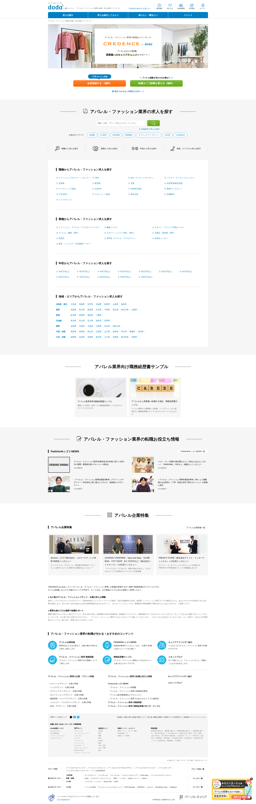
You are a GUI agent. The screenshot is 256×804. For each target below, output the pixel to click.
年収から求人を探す (148, 148)
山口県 (107, 331)
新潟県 (73, 321)
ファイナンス (78, 740)
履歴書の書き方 (170, 731)
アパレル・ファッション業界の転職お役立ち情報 (130, 676)
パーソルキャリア (164, 768)
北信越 (59, 321)
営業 (132, 183)
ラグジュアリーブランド (148, 135)
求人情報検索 (54, 733)
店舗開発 (170, 194)
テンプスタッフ (90, 775)
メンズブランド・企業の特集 (62, 687)
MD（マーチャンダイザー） (142, 178)
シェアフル (89, 782)
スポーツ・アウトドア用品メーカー (170, 227)
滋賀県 (73, 326)
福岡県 (73, 337)
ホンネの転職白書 (159, 740)
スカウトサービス (56, 738)
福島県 (124, 304)
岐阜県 (73, 315)
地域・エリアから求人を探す (189, 148)
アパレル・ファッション (82, 752)
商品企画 (134, 194)
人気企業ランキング (183, 735)
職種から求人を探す (70, 148)
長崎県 (90, 337)
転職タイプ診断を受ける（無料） (156, 83)
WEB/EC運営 (136, 189)
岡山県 (90, 331)
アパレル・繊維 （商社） (69, 233)
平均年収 (195, 735)
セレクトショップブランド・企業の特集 (67, 695)
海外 (99, 750)
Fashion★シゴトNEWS (118, 684)
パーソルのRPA (90, 787)
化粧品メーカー (161, 238)
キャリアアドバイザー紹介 (180, 676)
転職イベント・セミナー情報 (127, 731)
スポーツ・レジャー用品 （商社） (121, 233)
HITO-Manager (129, 787)
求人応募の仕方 (172, 733)
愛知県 (90, 315)
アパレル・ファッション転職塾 (123, 687)
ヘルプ (203, 717)
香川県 (124, 331)
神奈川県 (125, 310)
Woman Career (79, 750)
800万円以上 (105, 277)
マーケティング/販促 (67, 189)
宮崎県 (115, 337)
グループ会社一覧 (197, 769)
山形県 (115, 304)
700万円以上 (84, 277)
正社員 (167, 135)
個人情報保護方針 (63, 800)
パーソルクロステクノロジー (145, 768)
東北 (99, 733)
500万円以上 (146, 271)
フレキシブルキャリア (130, 775)
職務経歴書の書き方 (183, 731)
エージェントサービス (57, 735)
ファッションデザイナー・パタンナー (74, 178)
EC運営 (103, 135)
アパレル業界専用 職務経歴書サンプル (95, 401)
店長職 (61, 183)
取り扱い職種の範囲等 (155, 717)
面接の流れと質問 (186, 733)
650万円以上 (64, 277)
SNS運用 (116, 135)
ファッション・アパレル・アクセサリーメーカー (79, 227)
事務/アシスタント (174, 189)
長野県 (107, 321)
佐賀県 (82, 337)
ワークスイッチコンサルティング (110, 787)
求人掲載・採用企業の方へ (196, 760)
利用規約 (120, 717)
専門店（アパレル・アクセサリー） (122, 238)
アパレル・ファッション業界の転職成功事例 (128, 691)
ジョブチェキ (103, 775)
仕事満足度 (188, 738)
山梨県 (134, 310)
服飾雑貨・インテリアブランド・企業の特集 (68, 698)
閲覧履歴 (159, 8)
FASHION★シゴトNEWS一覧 (193, 451)
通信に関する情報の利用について (135, 717)
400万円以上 (105, 271)
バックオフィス (65, 200)
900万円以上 (125, 277)
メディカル (78, 735)
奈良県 (107, 326)
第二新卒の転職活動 (168, 735)
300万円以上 (64, 271)
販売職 (97, 183)
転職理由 (159, 738)
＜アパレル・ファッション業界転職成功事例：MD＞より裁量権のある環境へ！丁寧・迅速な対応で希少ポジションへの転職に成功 (182, 482)
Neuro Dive (108, 782)
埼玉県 (98, 310)
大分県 (107, 337)
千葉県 (107, 310)
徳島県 (115, 331)
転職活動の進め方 (157, 731)
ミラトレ (98, 782)
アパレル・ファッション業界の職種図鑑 (125, 702)
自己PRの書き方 (160, 733)
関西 (58, 326)
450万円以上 (125, 271)
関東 (58, 310)
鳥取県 (73, 331)
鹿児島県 (125, 337)
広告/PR (98, 189)
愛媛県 (132, 331)
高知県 (140, 331)
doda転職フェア (123, 733)
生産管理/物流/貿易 (175, 183)
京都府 (82, 326)
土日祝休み (180, 135)
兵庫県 (98, 326)
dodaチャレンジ (134, 778)
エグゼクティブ (79, 745)
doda (86, 778)
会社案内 (170, 760)
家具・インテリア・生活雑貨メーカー (74, 244)
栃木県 (82, 310)
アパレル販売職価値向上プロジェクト (126, 695)
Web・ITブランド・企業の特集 (63, 706)
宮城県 (98, 304)
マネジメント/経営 (102, 194)
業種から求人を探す (109, 148)
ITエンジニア (78, 731)
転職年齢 (167, 738)
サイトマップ (195, 717)
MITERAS (141, 787)
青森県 (82, 304)
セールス (77, 738)
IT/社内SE (63, 194)
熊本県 (98, 337)
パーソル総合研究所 (98, 771)
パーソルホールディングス (75, 768)
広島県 (98, 331)
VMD (97, 178)
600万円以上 (187, 271)
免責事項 (187, 717)
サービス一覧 (198, 778)
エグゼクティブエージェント (101, 778)
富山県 (82, 321)
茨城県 (73, 310)
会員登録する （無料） (99, 83)
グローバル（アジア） (81, 748)
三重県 (98, 315)
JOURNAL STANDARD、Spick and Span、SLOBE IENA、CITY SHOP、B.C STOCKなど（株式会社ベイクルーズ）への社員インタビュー (128, 561)
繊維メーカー (112, 227)
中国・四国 (60, 331)
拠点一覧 (180, 760)
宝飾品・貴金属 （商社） (165, 233)
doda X (144, 778)
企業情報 (178, 740)
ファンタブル (115, 775)
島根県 (82, 331)
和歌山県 (116, 326)
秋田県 (107, 304)
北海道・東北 (61, 304)
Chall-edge (144, 775)
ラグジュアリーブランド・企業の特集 (66, 691)
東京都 (115, 310)
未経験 (92, 135)
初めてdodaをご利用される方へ (128, 91)
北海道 (73, 304)
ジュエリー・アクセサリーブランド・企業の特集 (70, 702)
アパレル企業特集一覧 (196, 528)
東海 (58, 315)
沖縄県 (134, 337)
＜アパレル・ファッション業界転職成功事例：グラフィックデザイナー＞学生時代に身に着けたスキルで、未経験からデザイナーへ (98, 482)
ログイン (202, 8)
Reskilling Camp (161, 787)
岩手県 (90, 304)
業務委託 (129, 135)
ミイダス (122, 778)
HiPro (116, 782)
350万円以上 (84, 271)
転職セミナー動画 (123, 735)
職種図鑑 (170, 740)
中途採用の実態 (177, 738)
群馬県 (90, 310)
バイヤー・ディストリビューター (181, 178)
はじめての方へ (55, 731)
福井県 (98, 321)
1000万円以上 (147, 277)
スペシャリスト (79, 743)
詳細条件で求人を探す (150, 129)
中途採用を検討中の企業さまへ (140, 8)
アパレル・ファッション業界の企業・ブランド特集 (71, 676)
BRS (115, 778)
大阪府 (90, 326)
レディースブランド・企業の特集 (64, 684)
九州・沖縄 (60, 337)
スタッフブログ (175, 683)
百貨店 (61, 238)
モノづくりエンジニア (81, 733)
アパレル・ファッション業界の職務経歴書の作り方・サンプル (134, 706)
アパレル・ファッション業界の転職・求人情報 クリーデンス (70, 21)
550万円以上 (166, 271)
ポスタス (150, 787)
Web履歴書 (181, 8)
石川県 (90, 321)
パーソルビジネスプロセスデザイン (120, 768)
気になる (170, 8)
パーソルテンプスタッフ (96, 768)
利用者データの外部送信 (172, 717)
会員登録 (192, 8)
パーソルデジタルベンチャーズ (77, 771)
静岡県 (82, 315)
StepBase (173, 787)
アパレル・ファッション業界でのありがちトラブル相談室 (134, 698)
